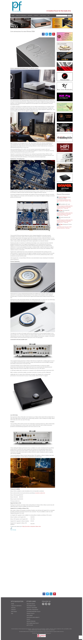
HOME (12, 15)
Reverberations (31, 605)
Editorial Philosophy (32, 609)
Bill (59, 204)
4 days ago (66, 222)
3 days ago (66, 208)
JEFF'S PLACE (30, 625)
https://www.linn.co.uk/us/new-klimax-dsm (31, 526)
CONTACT (36, 15)
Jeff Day (60, 210)
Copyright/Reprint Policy (33, 611)
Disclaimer (30, 615)
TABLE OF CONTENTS (21, 15)
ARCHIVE (30, 15)
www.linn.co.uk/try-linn (40, 493)
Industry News (31, 603)
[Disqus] (33, 546)
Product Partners (32, 607)
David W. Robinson (63, 197)
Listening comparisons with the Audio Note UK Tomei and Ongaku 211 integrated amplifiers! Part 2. (65, 207)
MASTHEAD (43, 15)
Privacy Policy (30, 613)
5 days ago (67, 228)
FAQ (48, 15)
